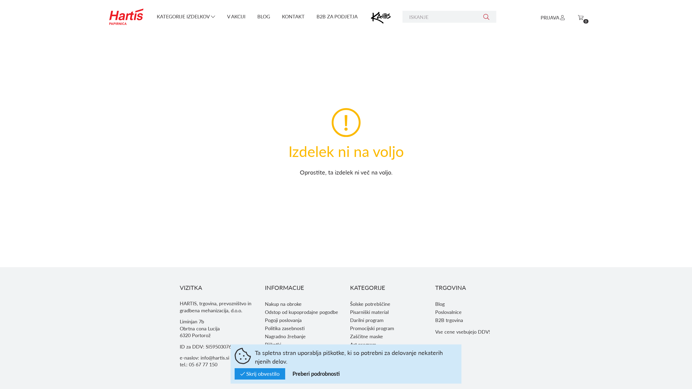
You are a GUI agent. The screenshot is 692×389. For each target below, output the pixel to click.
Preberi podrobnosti (316, 373)
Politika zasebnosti (285, 328)
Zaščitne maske (366, 336)
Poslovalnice (448, 311)
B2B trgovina (449, 320)
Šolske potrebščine (370, 303)
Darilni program (367, 320)
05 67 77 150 (203, 364)
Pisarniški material (369, 311)
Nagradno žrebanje (285, 336)
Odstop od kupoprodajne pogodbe (301, 311)
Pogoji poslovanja (283, 320)
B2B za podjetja (337, 16)
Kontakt (293, 16)
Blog (263, 16)
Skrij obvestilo (262, 373)
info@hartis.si (215, 357)
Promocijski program (372, 328)
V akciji (236, 16)
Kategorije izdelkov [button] (184, 16)
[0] (580, 17)
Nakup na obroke (283, 303)
